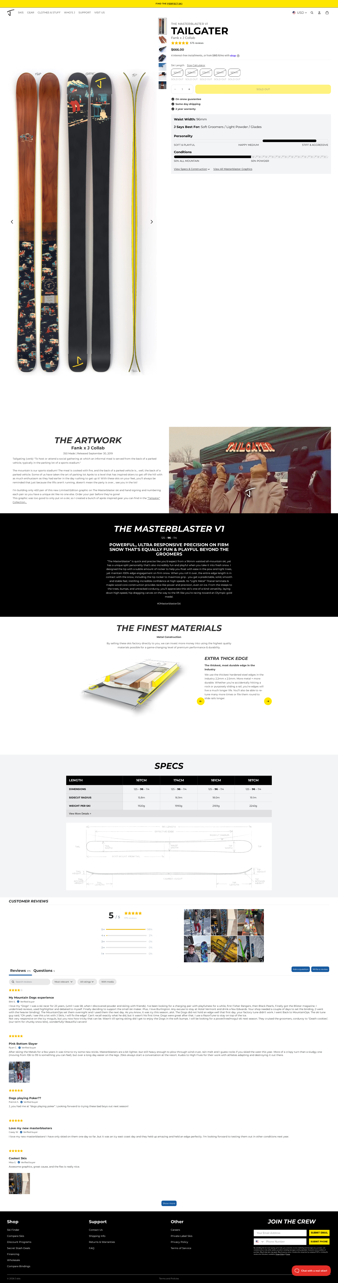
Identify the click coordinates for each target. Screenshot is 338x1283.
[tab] (44, 971)
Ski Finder (13, 1229)
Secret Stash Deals (18, 1248)
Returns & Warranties (102, 1242)
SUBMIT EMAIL (319, 1233)
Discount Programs (19, 1242)
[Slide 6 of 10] (162, 76)
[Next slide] (153, 222)
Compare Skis (15, 1236)
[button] (126, 929)
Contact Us (96, 1229)
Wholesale (13, 1260)
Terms (288, 1254)
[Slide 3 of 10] (162, 48)
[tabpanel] (169, 1094)
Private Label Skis (181, 1236)
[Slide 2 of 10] (162, 39)
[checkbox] (108, 982)
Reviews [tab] (20, 970)
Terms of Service (181, 1248)
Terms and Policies (169, 1278)
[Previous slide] (11, 222)
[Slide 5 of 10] (162, 67)
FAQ (91, 1248)
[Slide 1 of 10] (162, 26)
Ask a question (300, 969)
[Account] (319, 13)
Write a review (320, 969)
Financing (13, 1254)
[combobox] (259, 1241)
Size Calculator (196, 65)
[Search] (312, 13)
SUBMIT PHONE (319, 1241)
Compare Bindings (18, 1266)
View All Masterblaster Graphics (232, 169)
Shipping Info (97, 1236)
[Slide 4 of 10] (162, 58)
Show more (169, 1203)
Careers (175, 1229)
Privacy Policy (179, 1242)
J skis (17, 1278)
